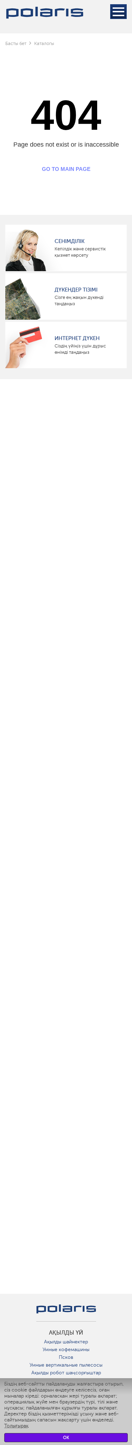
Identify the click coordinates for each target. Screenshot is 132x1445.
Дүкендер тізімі (76, 290)
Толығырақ (16, 1426)
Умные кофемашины (66, 1350)
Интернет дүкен (77, 338)
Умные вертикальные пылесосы (66, 1365)
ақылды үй (66, 1332)
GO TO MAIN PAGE (66, 169)
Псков (66, 1357)
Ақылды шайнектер (66, 1342)
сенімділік (69, 241)
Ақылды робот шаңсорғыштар (66, 1373)
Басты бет (15, 43)
